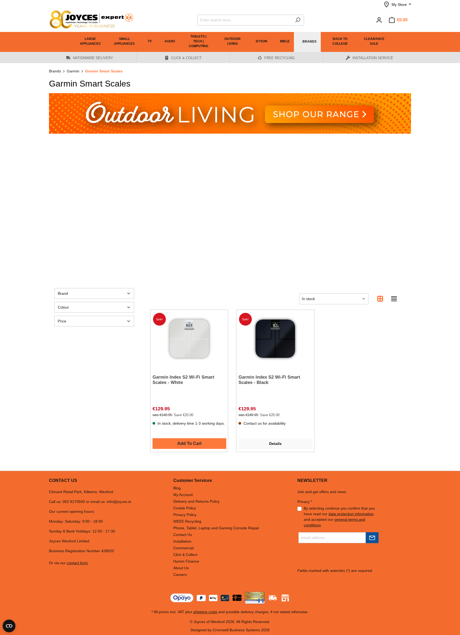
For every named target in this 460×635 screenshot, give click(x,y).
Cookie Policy (184, 508)
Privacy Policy (184, 515)
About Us (181, 568)
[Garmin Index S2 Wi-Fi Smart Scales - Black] (275, 338)
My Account (183, 495)
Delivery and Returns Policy (196, 501)
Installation (182, 541)
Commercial (183, 548)
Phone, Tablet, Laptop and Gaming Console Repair (216, 528)
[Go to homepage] (89, 19)
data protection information (351, 514)
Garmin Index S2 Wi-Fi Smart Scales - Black (269, 380)
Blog (177, 488)
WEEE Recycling (187, 521)
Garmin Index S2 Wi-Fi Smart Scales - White (183, 380)
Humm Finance (186, 561)
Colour (63, 307)
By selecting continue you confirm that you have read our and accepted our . (339, 516)
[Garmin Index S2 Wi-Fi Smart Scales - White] (189, 338)
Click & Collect (185, 554)
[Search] (297, 20)
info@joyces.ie (119, 501)
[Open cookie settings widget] (9, 626)
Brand (63, 293)
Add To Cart (189, 443)
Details (275, 443)
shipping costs (205, 612)
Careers (180, 574)
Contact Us (182, 534)
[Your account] (379, 20)
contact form (77, 563)
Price (62, 321)
